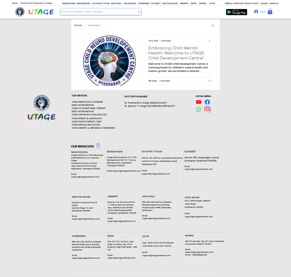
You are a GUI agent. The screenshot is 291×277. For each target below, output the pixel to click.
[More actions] (210, 41)
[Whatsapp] (199, 109)
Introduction (94, 25)
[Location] (98, 146)
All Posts (78, 25)
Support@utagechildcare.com (156, 255)
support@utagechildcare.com (85, 177)
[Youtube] (199, 102)
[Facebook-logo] (207, 102)
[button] (270, 11)
